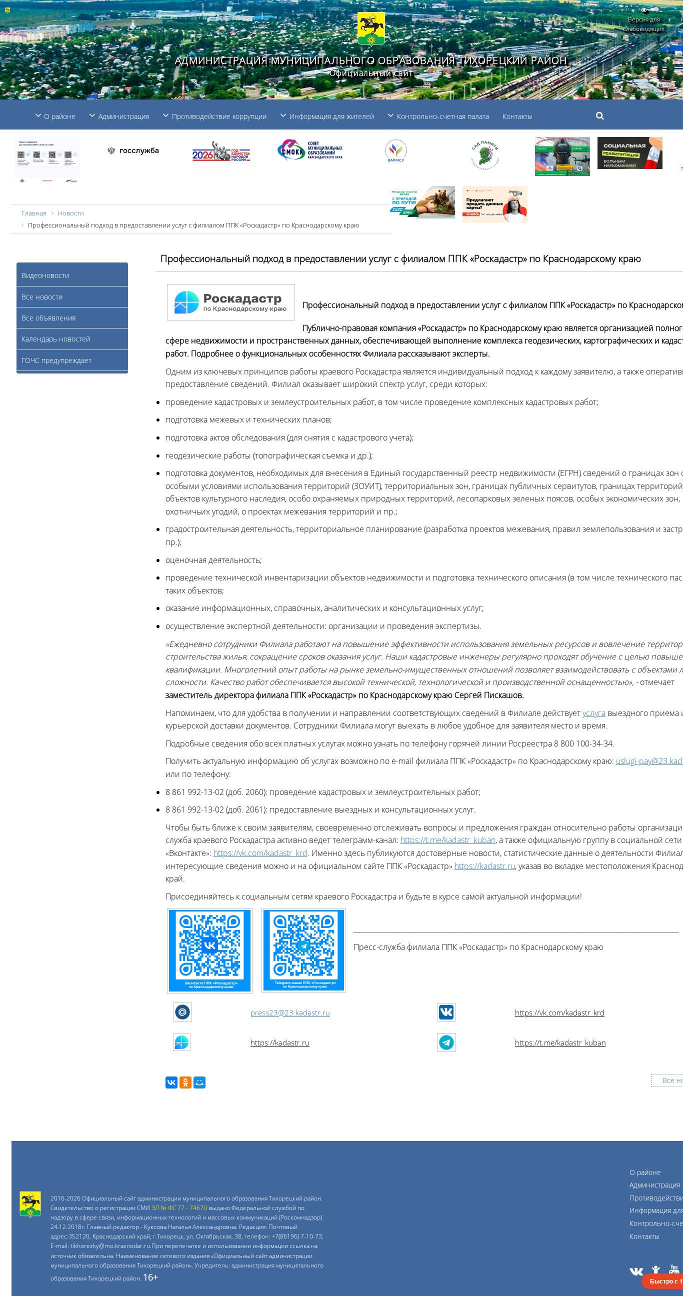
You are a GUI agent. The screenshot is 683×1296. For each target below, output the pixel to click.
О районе (645, 1172)
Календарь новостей (56, 339)
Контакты (517, 116)
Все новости (42, 297)
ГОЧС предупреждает (57, 360)
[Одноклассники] (186, 1082)
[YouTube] (674, 1272)
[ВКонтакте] (172, 1082)
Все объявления (49, 317)
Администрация (655, 1185)
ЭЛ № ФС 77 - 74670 (179, 1208)
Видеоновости (45, 275)
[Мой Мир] (200, 1082)
